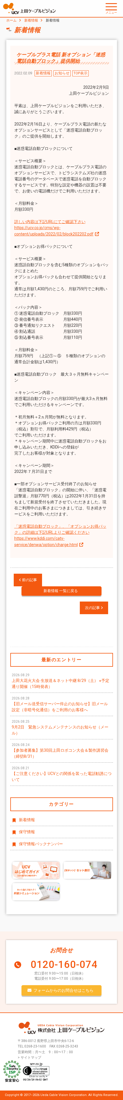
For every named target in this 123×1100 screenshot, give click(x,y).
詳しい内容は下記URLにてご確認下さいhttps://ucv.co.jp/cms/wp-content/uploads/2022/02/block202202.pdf (54, 227)
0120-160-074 (64, 965)
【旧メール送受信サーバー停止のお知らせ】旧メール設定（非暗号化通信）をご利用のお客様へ (60, 704)
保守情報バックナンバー (41, 844)
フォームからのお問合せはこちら (63, 990)
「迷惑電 (22, 526)
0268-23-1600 (35, 1046)
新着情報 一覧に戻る (60, 591)
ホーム (11, 20)
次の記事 (93, 608)
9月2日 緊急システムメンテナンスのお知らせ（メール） (60, 727)
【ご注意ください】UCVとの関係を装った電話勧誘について (62, 774)
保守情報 (27, 832)
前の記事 (29, 580)
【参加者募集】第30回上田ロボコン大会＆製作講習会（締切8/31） (60, 751)
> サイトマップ (29, 1057)
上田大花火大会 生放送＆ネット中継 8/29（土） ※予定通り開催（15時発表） (60, 681)
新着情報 (31, 20)
